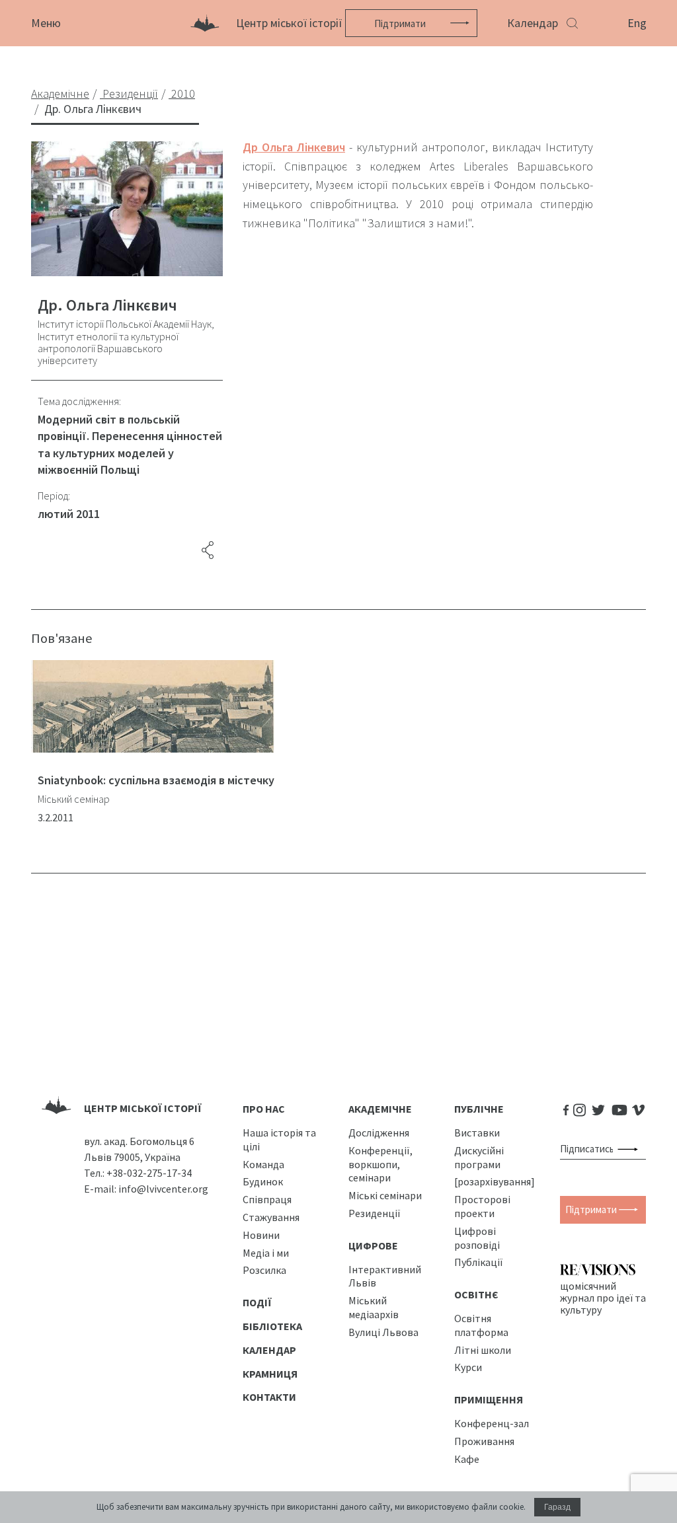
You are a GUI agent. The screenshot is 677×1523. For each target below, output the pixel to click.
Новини (261, 1235)
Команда (263, 1164)
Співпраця (267, 1199)
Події (257, 1302)
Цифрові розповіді (477, 1237)
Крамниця (270, 1373)
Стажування (271, 1217)
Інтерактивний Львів (384, 1276)
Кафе (466, 1459)
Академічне (380, 1108)
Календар (532, 22)
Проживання (484, 1441)
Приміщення (488, 1399)
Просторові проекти (482, 1206)
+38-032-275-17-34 (149, 1172)
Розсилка (264, 1270)
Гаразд (557, 1507)
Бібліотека (272, 1326)
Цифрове (373, 1245)
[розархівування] (494, 1181)
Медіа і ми (266, 1252)
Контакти (269, 1396)
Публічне (479, 1108)
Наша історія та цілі (279, 1139)
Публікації (478, 1262)
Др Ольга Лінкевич (294, 147)
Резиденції (374, 1213)
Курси (468, 1367)
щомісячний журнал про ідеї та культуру (603, 1297)
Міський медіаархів (373, 1307)
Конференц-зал (491, 1423)
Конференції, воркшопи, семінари (380, 1164)
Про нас (264, 1108)
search (630, 1149)
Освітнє (476, 1294)
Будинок (263, 1181)
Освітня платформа (481, 1325)
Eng (637, 22)
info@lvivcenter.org (163, 1188)
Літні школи (482, 1349)
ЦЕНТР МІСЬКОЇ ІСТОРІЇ (143, 1108)
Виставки (477, 1132)
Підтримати (400, 23)
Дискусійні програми (479, 1157)
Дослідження (378, 1132)
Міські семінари (385, 1195)
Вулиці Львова (383, 1332)
